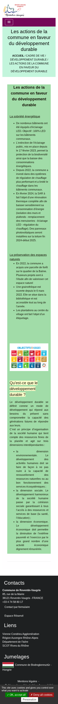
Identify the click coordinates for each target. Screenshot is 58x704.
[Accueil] (14, 9)
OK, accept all (17, 694)
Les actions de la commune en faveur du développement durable (29, 67)
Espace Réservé (14, 615)
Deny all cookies (42, 694)
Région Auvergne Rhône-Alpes (20, 637)
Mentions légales (27, 681)
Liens (10, 625)
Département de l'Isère (15, 641)
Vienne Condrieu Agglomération (20, 634)
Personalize (29, 699)
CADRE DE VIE (35, 55)
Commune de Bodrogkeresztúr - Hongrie (26, 667)
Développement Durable (28, 59)
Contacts (14, 583)
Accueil (18, 55)
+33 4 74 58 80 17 (12, 602)
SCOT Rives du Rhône (15, 645)
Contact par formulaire (17, 607)
